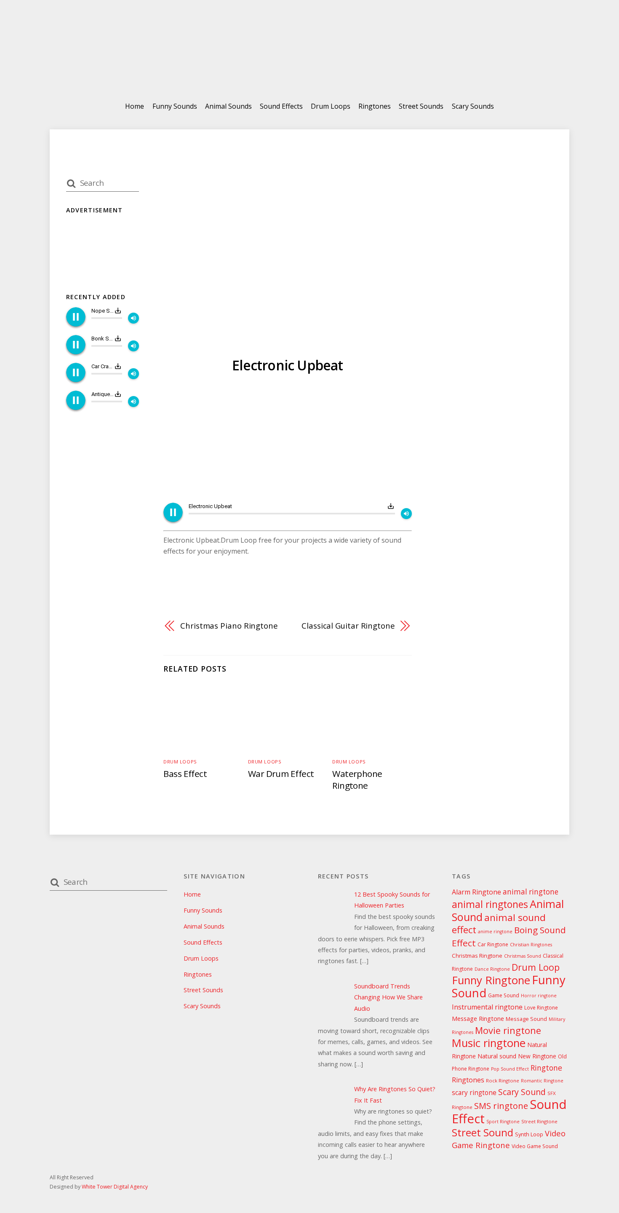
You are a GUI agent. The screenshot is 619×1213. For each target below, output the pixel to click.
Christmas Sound (522, 956)
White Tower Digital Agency (115, 1186)
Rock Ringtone (502, 1080)
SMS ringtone (501, 1105)
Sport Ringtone (503, 1122)
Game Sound (503, 995)
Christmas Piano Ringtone (229, 625)
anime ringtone (495, 932)
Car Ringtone (493, 944)
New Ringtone (537, 1056)
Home (134, 106)
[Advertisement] (287, 439)
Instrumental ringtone (487, 1007)
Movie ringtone (508, 1030)
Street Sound (482, 1132)
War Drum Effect (281, 773)
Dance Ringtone (492, 969)
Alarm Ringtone (476, 892)
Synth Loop (529, 1134)
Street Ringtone (539, 1121)
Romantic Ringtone (542, 1081)
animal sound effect (499, 923)
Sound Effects (281, 106)
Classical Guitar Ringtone (348, 625)
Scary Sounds (473, 106)
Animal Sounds (228, 106)
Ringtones (374, 106)
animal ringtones (490, 904)
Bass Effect (185, 773)
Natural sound (497, 1056)
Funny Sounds (174, 106)
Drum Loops (330, 106)
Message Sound (526, 1019)
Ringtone (546, 1068)
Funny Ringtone (491, 980)
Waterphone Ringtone (357, 779)
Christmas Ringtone (477, 955)
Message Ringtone (478, 1019)
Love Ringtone (541, 1007)
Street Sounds (421, 106)
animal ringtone (530, 892)
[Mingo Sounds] (309, 71)
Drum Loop (536, 967)
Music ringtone (489, 1043)
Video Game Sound (535, 1146)
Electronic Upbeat (287, 365)
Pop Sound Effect (510, 1069)
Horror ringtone (539, 996)
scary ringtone (474, 1092)
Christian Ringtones (531, 945)
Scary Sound (522, 1092)
